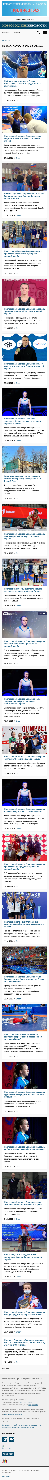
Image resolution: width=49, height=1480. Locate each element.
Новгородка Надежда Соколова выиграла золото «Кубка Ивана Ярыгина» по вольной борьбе (24, 643)
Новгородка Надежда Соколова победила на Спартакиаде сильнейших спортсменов (24, 1148)
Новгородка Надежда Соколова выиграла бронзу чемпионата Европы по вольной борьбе (24, 311)
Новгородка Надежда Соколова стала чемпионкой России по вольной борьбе (23, 1203)
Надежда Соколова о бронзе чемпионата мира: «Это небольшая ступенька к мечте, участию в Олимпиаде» (24, 1342)
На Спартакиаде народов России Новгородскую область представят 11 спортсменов (22, 83)
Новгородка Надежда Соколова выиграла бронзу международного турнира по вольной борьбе (24, 866)
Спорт (18, 100)
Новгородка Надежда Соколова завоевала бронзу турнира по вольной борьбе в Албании (22, 421)
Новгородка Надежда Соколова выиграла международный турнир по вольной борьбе (24, 536)
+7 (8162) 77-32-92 (26, 1402)
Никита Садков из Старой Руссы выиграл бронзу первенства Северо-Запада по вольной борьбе (24, 196)
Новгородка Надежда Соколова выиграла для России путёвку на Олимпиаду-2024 (24, 810)
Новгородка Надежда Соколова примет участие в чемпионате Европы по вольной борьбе (24, 366)
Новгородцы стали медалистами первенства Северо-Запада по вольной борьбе (23, 1257)
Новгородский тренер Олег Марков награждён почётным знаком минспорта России (24, 924)
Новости (5, 32)
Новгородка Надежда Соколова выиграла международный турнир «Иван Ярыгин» (24, 1313)
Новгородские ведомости (13, 1414)
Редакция (6, 1476)
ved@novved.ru (33, 1405)
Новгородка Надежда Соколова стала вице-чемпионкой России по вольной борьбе (22, 138)
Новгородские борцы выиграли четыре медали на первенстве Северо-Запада (23, 590)
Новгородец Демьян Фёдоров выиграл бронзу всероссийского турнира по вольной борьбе (22, 253)
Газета (17, 32)
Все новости (6, 40)
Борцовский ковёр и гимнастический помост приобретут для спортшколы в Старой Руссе (22, 478)
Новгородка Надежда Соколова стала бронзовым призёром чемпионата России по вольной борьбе (24, 979)
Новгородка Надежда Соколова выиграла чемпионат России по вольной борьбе (24, 757)
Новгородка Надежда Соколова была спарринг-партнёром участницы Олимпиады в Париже (22, 701)
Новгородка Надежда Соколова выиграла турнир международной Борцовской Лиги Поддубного (24, 1094)
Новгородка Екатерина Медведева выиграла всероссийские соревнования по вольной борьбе (23, 1036)
